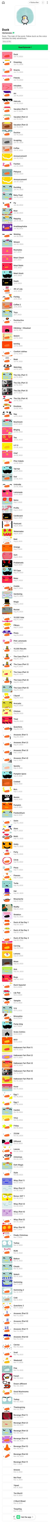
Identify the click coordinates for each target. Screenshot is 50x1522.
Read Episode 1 (25, 47)
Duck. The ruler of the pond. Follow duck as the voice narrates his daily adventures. (24, 37)
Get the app (26, 1517)
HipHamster (7, 33)
